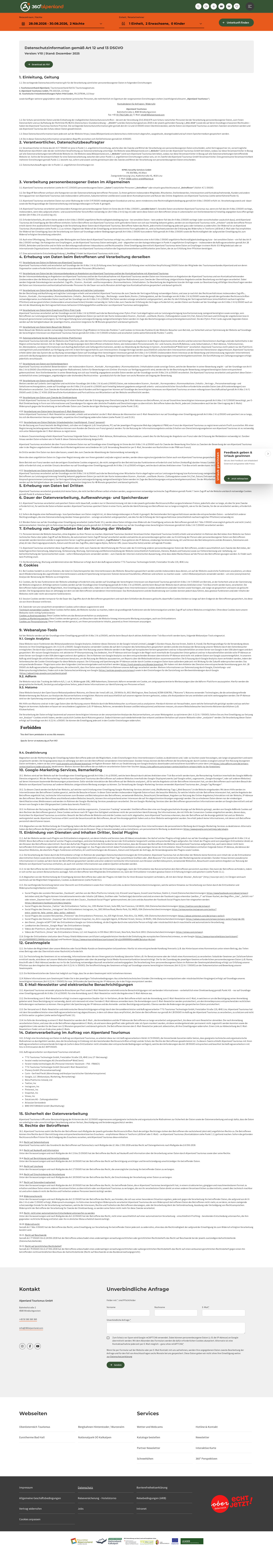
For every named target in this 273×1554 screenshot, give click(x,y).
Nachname (159, 1307)
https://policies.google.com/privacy (116, 670)
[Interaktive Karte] (221, 6)
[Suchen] (198, 6)
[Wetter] (214, 6)
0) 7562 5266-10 (124, 114)
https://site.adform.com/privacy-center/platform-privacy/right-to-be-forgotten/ (180, 766)
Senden (118, 1364)
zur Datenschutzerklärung (119, 1356)
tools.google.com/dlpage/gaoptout (73, 763)
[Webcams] (206, 6)
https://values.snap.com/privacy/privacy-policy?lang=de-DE (215, 919)
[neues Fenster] (224, 1503)
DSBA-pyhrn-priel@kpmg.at (140, 178)
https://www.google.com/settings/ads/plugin (205, 829)
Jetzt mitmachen (239, 478)
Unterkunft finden (238, 22)
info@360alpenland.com (153, 114)
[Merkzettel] (237, 6)
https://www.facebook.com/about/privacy (227, 893)
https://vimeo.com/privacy (189, 932)
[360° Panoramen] (229, 6)
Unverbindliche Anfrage (119, 1319)
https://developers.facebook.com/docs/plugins (48, 902)
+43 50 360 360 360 (28, 1319)
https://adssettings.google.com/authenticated (43, 673)
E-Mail (205, 1307)
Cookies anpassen (29, 1519)
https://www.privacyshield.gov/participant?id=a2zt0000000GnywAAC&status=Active (114, 939)
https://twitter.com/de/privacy (194, 906)
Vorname (111, 1307)
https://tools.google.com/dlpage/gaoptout (142, 664)
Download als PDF (41, 64)
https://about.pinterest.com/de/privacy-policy (200, 915)
